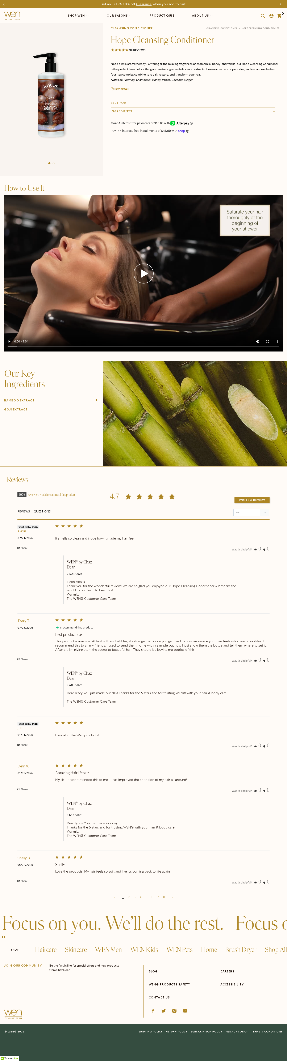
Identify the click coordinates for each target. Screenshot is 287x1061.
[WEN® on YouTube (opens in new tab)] (185, 1010)
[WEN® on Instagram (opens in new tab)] (174, 1010)
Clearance (143, 4)
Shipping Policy (151, 1031)
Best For (118, 103)
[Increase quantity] (142, 154)
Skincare (76, 949)
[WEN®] (12, 17)
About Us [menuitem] (201, 15)
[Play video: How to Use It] (143, 273)
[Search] (261, 16)
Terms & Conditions (267, 1031)
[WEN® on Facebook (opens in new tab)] (152, 1010)
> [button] (172, 897)
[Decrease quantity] (114, 154)
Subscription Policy (206, 1031)
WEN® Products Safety (169, 984)
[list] (51, 98)
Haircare (46, 949)
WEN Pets (179, 949)
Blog (153, 971)
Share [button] (24, 548)
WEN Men (108, 949)
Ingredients (121, 111)
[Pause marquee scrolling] (3, 937)
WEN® (12, 1031)
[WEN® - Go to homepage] (13, 1015)
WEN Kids (144, 949)
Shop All (276, 949)
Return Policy (177, 1031)
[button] (49, 163)
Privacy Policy (237, 1031)
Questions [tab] (42, 511)
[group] (51, 98)
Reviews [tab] (23, 511)
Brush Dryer (241, 949)
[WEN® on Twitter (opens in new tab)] (163, 1010)
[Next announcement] (281, 4)
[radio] (145, 144)
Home (209, 949)
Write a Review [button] (252, 500)
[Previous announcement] (5, 4)
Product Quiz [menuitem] (162, 15)
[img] (195, 413)
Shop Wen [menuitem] (76, 15)
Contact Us (159, 997)
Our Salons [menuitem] (118, 15)
